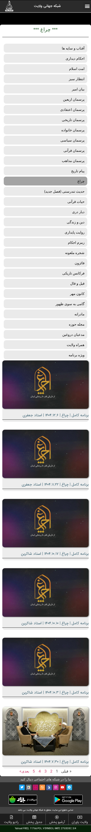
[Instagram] (56, 787)
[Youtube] (62, 787)
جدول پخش (34, 822)
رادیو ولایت (11, 822)
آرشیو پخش (57, 822)
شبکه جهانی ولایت (47, 6)
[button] (87, 6)
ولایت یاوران (80, 822)
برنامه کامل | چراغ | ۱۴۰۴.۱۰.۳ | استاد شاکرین (55, 692)
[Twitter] (22, 787)
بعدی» (24, 771)
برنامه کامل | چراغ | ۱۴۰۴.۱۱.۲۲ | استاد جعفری (55, 484)
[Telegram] (69, 787)
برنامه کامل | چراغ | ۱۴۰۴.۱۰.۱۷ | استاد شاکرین (55, 554)
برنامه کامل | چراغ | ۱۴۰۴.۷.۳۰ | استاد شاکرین (55, 762)
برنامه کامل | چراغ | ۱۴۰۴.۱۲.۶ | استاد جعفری (56, 415)
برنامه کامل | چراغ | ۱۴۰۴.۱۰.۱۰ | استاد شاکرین (55, 623)
